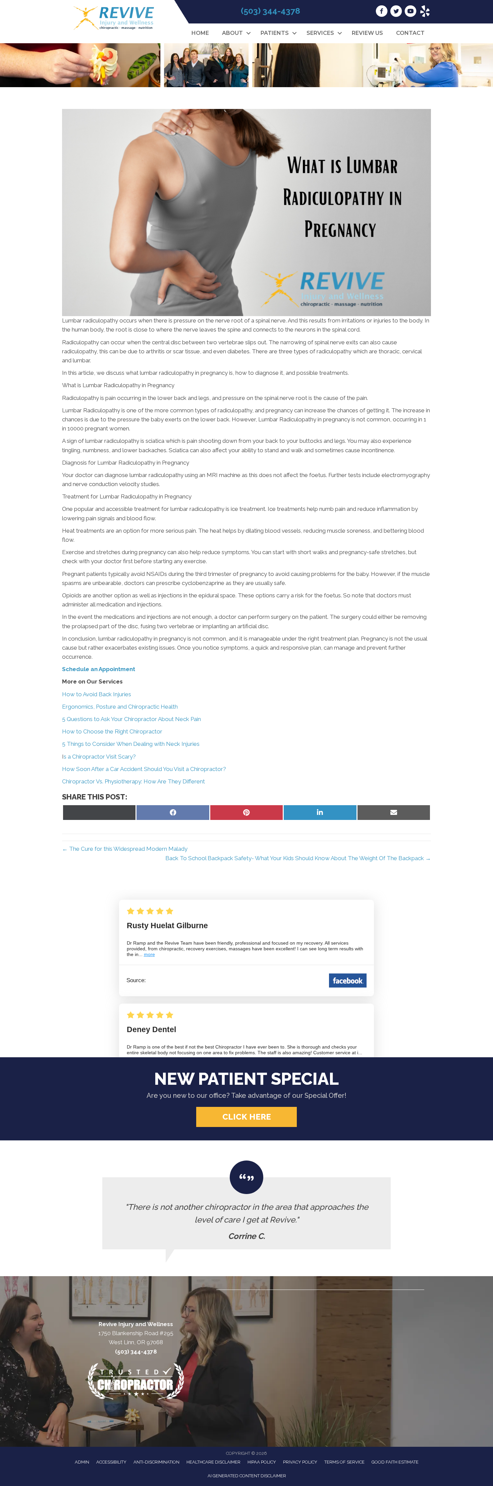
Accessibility (111, 1462)
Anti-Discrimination (156, 1462)
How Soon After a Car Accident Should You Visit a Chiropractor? (144, 769)
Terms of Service (344, 1462)
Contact (410, 33)
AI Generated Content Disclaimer (247, 1475)
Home (200, 33)
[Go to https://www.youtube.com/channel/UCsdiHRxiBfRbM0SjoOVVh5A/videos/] (410, 12)
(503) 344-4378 (270, 11)
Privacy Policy (300, 1462)
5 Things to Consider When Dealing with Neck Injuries (131, 743)
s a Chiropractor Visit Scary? (100, 756)
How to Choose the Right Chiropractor (112, 731)
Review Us (367, 33)
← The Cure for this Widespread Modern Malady (124, 848)
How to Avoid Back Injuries (96, 694)
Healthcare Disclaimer (213, 1462)
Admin (82, 1462)
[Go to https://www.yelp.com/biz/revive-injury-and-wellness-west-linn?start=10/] (425, 12)
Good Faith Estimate (395, 1462)
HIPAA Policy (262, 1462)
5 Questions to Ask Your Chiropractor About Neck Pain (131, 719)
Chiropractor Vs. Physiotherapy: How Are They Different (133, 781)
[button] (248, 33)
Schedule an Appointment (98, 669)
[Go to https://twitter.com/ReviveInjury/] (396, 12)
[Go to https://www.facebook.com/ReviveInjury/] (382, 12)
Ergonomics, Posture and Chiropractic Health (120, 706)
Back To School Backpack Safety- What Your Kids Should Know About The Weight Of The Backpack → (298, 858)
